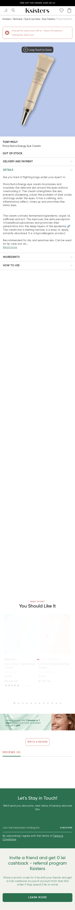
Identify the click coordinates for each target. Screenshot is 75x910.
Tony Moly (10, 142)
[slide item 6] (35, 703)
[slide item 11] (56, 703)
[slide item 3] (23, 703)
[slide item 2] (18, 703)
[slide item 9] (48, 703)
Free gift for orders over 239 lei (37, 3)
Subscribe (66, 828)
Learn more (37, 897)
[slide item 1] (14, 703)
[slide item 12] (60, 703)
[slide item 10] (52, 703)
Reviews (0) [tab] (12, 752)
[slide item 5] (31, 703)
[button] (37, 161)
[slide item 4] (27, 703)
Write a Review (37, 742)
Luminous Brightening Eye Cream (54, 665)
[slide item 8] (44, 703)
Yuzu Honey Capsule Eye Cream (20, 665)
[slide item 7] (39, 703)
